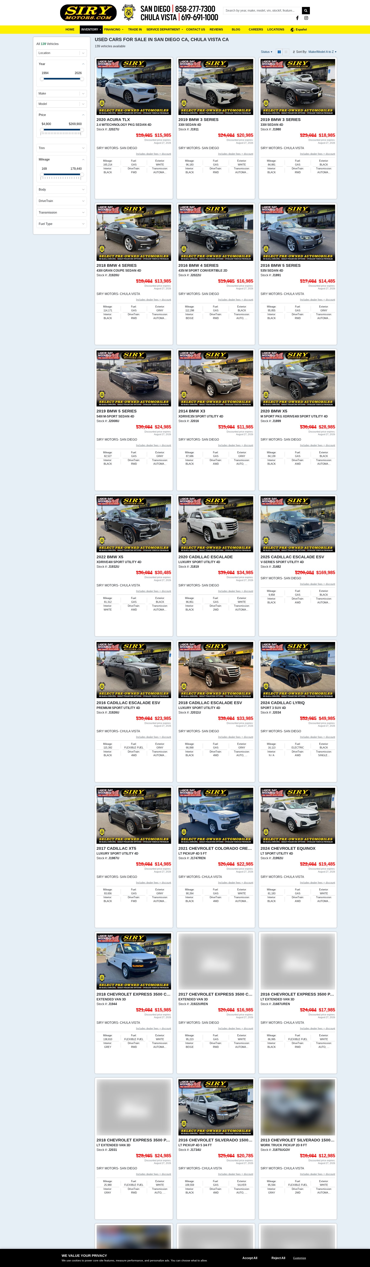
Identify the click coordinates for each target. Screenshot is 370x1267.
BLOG (236, 29)
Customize (299, 1257)
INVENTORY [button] (91, 29)
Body (42, 189)
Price (42, 115)
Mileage (44, 159)
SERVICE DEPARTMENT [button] (164, 29)
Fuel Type (45, 224)
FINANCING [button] (114, 29)
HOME (70, 29)
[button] (306, 10)
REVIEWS (216, 29)
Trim (42, 148)
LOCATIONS (275, 29)
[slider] (42, 79)
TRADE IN (135, 29)
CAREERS (256, 29)
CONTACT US (195, 29)
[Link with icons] (298, 18)
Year (42, 64)
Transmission (48, 212)
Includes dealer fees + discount (153, 153)
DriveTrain (46, 201)
